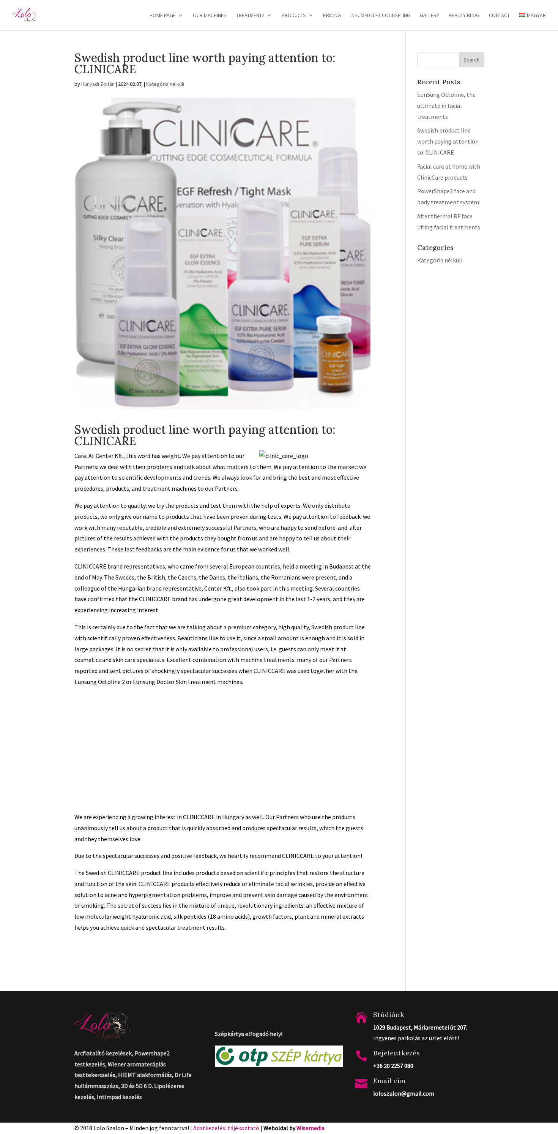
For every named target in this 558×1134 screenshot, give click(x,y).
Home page (163, 16)
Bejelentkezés (396, 1053)
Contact (499, 16)
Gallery (429, 16)
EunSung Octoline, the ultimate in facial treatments (446, 105)
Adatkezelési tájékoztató (226, 1128)
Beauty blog (464, 16)
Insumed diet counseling (380, 16)
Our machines (210, 16)
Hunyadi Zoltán (98, 84)
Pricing (332, 16)
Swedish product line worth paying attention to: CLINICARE (448, 141)
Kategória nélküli (165, 84)
